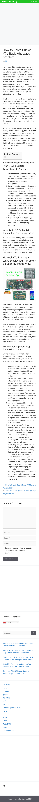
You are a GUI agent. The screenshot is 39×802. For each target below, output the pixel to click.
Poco (5, 717)
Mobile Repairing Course (12, 708)
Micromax (6, 704)
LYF (4, 701)
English (8, 622)
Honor (5, 688)
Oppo (5, 714)
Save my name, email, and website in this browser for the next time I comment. (19, 550)
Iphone (5, 695)
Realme (6, 721)
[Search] (33, 633)
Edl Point (6, 685)
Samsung (6, 727)
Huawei (6, 691)
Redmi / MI (7, 724)
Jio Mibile (6, 698)
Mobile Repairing (9, 1)
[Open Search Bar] (28, 1)
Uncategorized (8, 731)
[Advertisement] (19, 24)
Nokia (5, 711)
